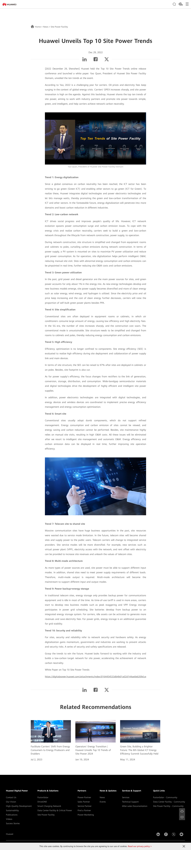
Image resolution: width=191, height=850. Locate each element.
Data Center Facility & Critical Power (54, 810)
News (45, 27)
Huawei (9, 834)
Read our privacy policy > (140, 846)
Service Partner (84, 806)
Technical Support (130, 802)
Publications (11, 815)
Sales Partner (84, 802)
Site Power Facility (46, 815)
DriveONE (42, 802)
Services (125, 797)
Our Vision (11, 802)
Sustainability (12, 810)
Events (103, 802)
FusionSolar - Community (165, 797)
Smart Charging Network (49, 806)
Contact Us (11, 797)
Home (38, 27)
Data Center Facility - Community (169, 802)
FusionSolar (42, 797)
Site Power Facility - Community (168, 806)
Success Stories (13, 823)
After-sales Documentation (134, 806)
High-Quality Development (19, 806)
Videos (9, 819)
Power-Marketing (86, 815)
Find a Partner (84, 810)
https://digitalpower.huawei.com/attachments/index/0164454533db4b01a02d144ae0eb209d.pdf (96, 676)
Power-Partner (84, 797)
